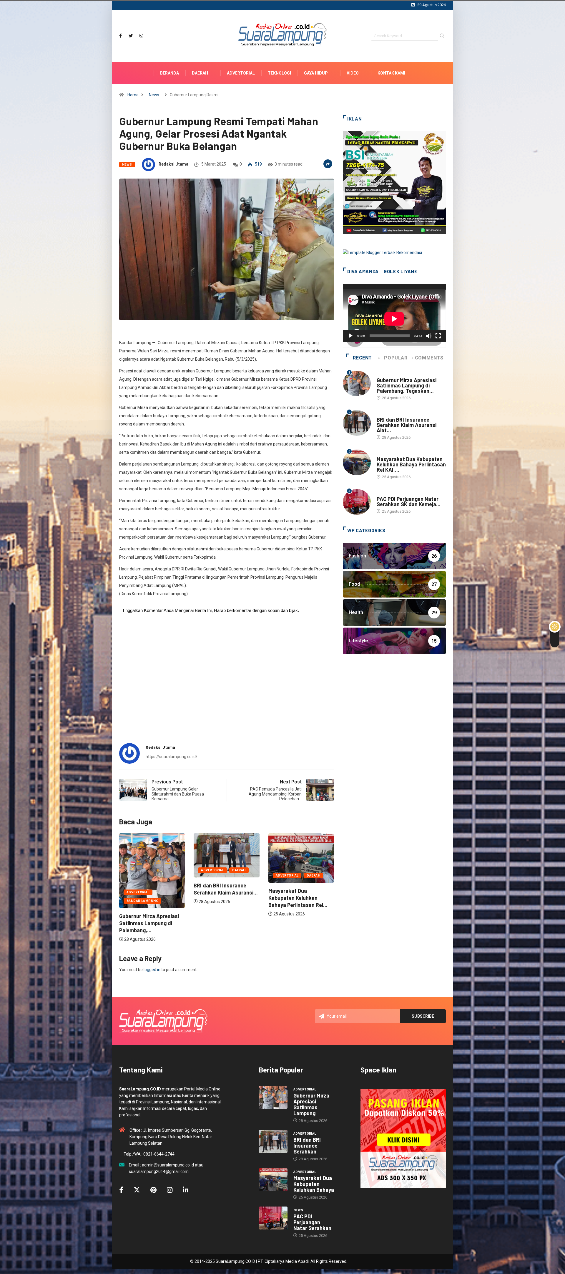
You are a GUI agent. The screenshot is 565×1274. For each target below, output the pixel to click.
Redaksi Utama (173, 164)
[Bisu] (429, 336)
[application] (394, 313)
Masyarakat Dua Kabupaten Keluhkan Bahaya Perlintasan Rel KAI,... (411, 464)
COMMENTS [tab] (429, 358)
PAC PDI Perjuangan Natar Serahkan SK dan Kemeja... (409, 501)
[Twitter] (131, 36)
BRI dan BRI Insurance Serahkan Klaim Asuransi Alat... (406, 424)
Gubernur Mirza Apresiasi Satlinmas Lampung (311, 1104)
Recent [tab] (362, 358)
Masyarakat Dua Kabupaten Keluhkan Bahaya (313, 1184)
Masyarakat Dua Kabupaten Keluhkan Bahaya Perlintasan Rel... (223, 897)
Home (133, 95)
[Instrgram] (141, 36)
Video (353, 73)
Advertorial (241, 73)
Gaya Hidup (316, 73)
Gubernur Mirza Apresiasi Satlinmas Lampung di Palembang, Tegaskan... (406, 385)
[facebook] (120, 36)
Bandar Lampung (292, 901)
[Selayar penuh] (438, 336)
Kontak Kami (391, 73)
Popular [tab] (395, 358)
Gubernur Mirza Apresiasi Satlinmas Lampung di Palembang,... (298, 923)
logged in (152, 969)
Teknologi (279, 73)
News (154, 95)
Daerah (200, 73)
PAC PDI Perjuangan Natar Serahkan (312, 1222)
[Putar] (350, 336)
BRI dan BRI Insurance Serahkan (307, 1145)
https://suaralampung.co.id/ (171, 756)
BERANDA (169, 73)
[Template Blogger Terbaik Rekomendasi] (382, 252)
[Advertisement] (226, 686)
